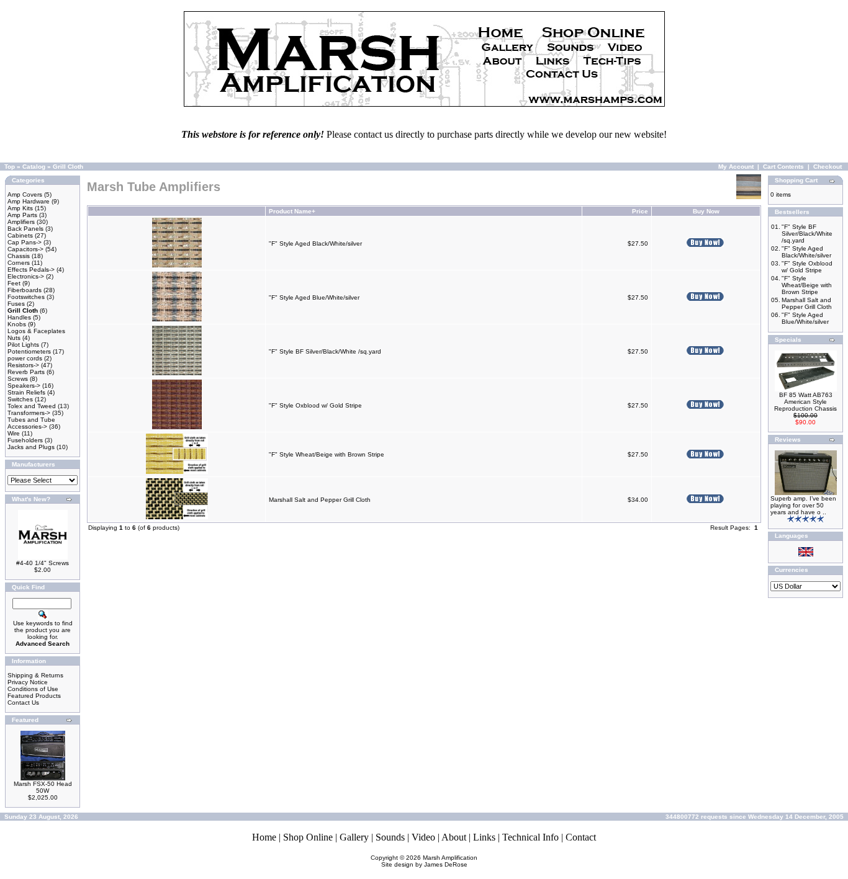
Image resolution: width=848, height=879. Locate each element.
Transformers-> (28, 412)
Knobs (16, 324)
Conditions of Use (32, 688)
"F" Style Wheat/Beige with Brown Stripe (326, 454)
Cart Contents (783, 166)
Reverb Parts (26, 371)
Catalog (33, 166)
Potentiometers (29, 351)
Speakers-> (23, 385)
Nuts (13, 337)
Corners (18, 262)
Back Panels (25, 228)
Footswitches (26, 296)
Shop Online (308, 837)
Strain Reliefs (26, 392)
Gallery (354, 837)
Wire (13, 433)
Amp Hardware (28, 201)
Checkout (827, 166)
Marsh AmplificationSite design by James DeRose (429, 861)
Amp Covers (24, 194)
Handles (19, 317)
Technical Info (530, 837)
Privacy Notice (27, 682)
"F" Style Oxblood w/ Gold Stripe (315, 405)
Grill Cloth (68, 166)
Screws (17, 378)
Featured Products (34, 695)
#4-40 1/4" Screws (42, 563)
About (453, 837)
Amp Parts (22, 215)
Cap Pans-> (24, 242)
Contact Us (23, 702)
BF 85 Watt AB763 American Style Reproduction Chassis (805, 401)
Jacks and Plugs (31, 447)
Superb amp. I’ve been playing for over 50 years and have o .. (803, 505)
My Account (736, 166)
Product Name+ (292, 211)
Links (484, 837)
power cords (24, 358)
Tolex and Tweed (31, 406)
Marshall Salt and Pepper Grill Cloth (320, 499)
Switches (20, 399)
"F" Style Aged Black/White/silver (315, 243)
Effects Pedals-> (31, 269)
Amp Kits (20, 208)
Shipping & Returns (35, 675)
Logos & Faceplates (36, 331)
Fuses (16, 303)
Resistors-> (23, 365)
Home (264, 837)
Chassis (18, 255)
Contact (581, 837)
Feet (13, 283)
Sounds (390, 837)
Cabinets (20, 235)
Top (9, 166)
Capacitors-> (25, 249)
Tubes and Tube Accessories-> (31, 423)
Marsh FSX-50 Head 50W (43, 787)
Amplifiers (21, 221)
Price (640, 211)
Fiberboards (24, 290)
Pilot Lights (23, 344)
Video (423, 837)
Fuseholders (25, 440)
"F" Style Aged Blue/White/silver (314, 297)
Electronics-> (25, 276)
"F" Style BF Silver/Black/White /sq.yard (325, 351)
